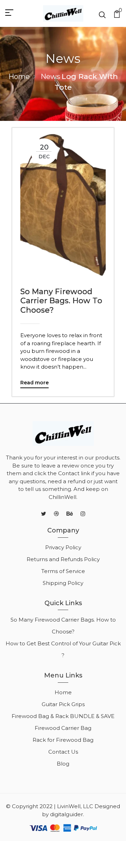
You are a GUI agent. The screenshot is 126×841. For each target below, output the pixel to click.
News (50, 76)
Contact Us (63, 751)
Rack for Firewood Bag (63, 740)
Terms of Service (63, 571)
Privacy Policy (63, 547)
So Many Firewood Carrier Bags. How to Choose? (61, 301)
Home (19, 76)
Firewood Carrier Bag (63, 728)
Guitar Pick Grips (63, 704)
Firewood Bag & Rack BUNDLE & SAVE (63, 716)
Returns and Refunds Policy (63, 559)
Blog (63, 763)
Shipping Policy (63, 583)
